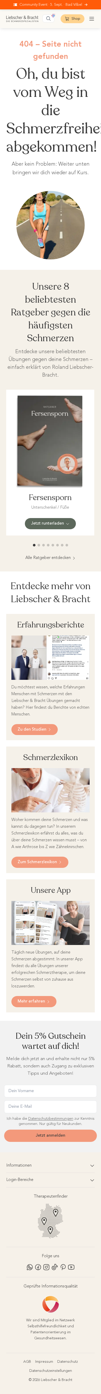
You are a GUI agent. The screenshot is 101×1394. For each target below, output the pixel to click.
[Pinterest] (63, 1267)
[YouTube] (71, 1267)
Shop (75, 19)
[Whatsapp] (29, 1267)
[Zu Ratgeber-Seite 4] (48, 545)
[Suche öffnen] (48, 18)
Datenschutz (67, 1362)
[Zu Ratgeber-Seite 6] (57, 545)
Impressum (44, 1362)
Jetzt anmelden (50, 1136)
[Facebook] (38, 1267)
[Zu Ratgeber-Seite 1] (34, 545)
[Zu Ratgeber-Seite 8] (67, 545)
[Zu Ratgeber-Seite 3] (43, 545)
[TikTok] (54, 1267)
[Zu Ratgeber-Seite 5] (53, 545)
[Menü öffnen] (91, 19)
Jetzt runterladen (47, 523)
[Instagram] (46, 1267)
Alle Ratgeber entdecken (48, 558)
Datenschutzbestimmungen (50, 1119)
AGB (27, 1362)
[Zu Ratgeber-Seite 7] (62, 545)
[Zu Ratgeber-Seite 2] (39, 545)
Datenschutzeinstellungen (50, 1371)
